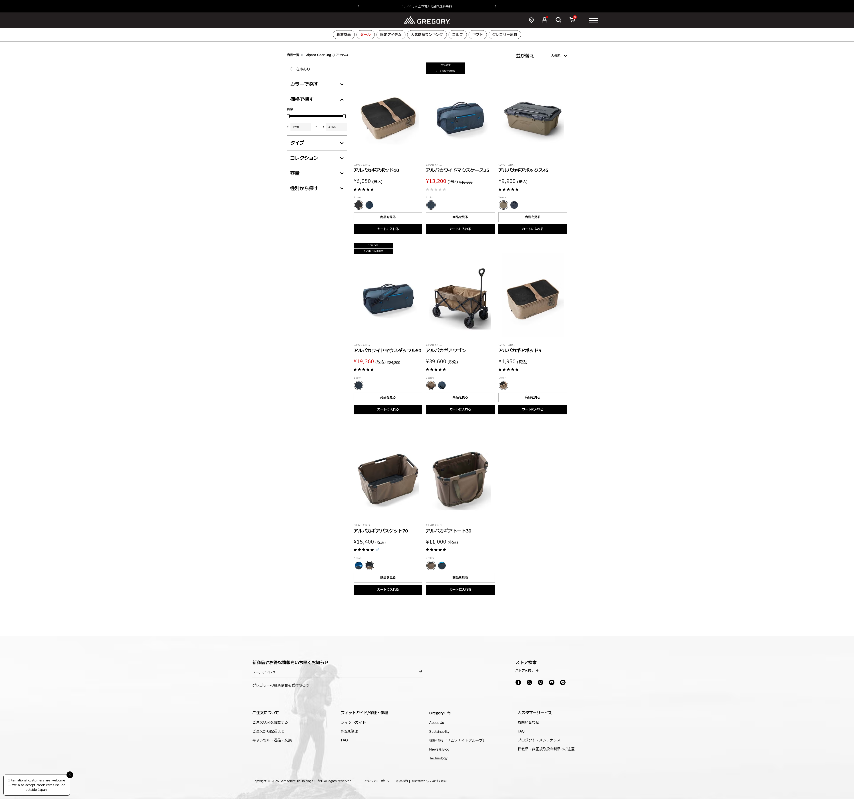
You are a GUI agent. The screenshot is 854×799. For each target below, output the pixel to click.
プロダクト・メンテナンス (539, 740)
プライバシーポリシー (377, 781)
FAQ (344, 740)
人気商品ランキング (427, 34)
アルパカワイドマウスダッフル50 (387, 350)
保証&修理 (349, 731)
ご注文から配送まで (268, 731)
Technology (438, 758)
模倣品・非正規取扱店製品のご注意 (546, 749)
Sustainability (439, 731)
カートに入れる (388, 229)
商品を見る (388, 217)
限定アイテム (391, 34)
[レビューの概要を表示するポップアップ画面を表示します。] (377, 549)
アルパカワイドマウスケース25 (457, 170)
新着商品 (344, 34)
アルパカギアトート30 (448, 531)
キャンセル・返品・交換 (272, 740)
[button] (361, 6)
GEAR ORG (362, 165)
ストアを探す (525, 671)
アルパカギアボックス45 (523, 170)
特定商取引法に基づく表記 (429, 781)
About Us (436, 722)
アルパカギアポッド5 (519, 350)
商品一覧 (293, 55)
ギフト (477, 34)
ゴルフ (457, 34)
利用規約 (402, 781)
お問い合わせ (528, 722)
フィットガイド (353, 722)
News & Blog (439, 749)
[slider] (288, 116)
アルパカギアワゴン (446, 350)
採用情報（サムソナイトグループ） (457, 740)
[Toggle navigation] (593, 20)
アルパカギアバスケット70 (381, 531)
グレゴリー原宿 (504, 34)
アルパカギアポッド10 (376, 170)
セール (365, 34)
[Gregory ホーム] (426, 20)
